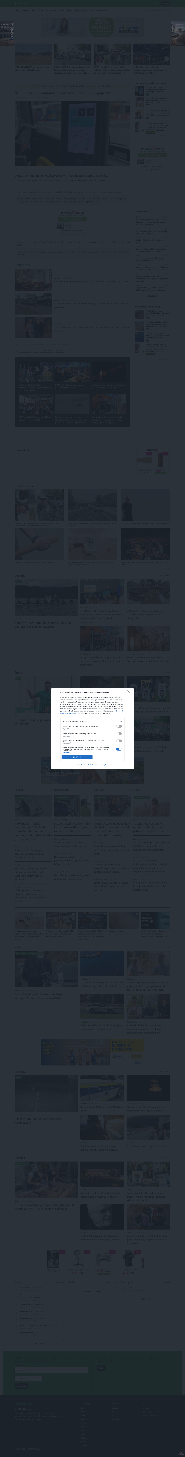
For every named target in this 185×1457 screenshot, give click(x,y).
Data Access (92, 765)
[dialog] (92, 728)
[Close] (130, 692)
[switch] (119, 726)
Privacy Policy (104, 765)
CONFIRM (77, 757)
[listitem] (92, 721)
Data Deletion (80, 765)
